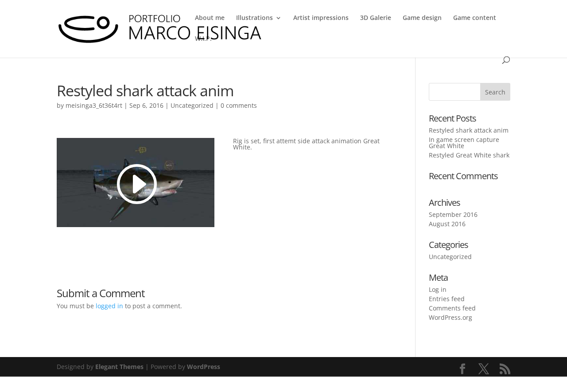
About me (210, 18)
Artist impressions (321, 18)
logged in (109, 306)
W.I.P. (203, 39)
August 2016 (447, 224)
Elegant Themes (119, 366)
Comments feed (452, 308)
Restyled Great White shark (469, 155)
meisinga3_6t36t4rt (94, 105)
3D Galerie (375, 18)
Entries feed (447, 299)
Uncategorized (192, 105)
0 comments (239, 105)
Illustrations (254, 18)
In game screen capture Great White (464, 142)
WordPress (203, 366)
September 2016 (453, 214)
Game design (422, 18)
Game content (474, 18)
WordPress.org (450, 317)
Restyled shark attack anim (469, 130)
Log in (438, 289)
